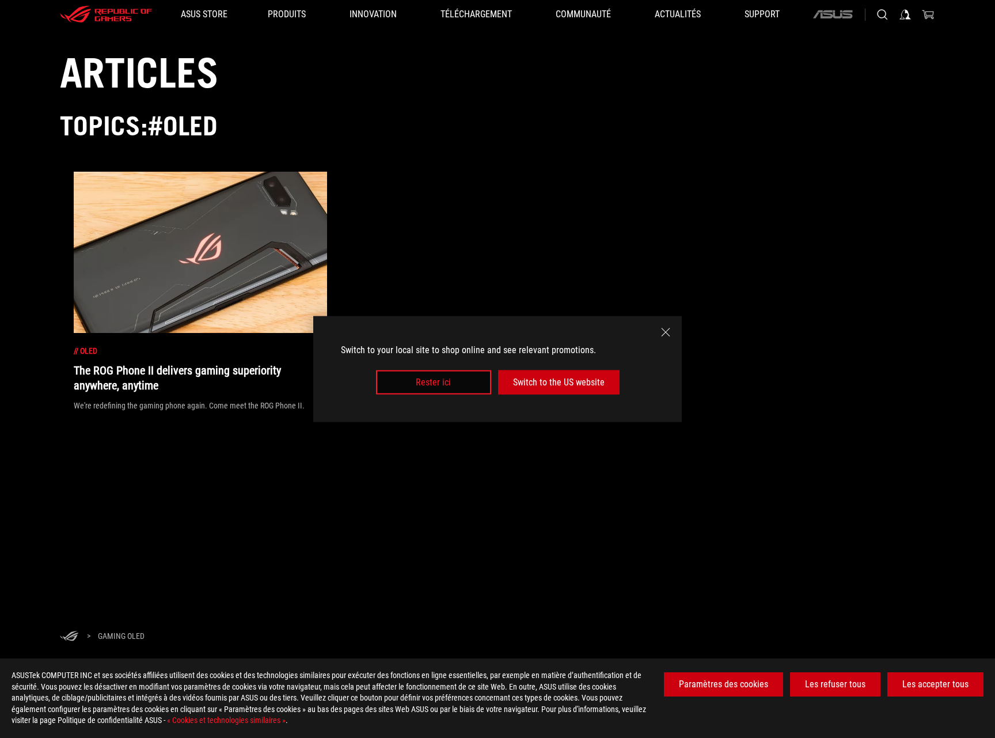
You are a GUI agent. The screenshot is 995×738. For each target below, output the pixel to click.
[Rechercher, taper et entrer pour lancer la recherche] (882, 14)
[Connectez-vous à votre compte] (905, 14)
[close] (666, 332)
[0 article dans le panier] (928, 14)
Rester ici (433, 382)
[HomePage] (69, 637)
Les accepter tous (935, 684)
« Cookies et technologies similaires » (226, 720)
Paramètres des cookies (723, 684)
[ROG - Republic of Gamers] (106, 14)
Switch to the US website (559, 382)
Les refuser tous (835, 684)
